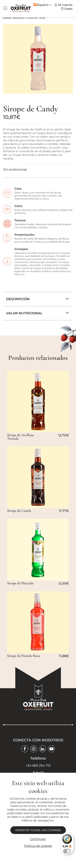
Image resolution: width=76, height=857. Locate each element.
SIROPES (18, 17)
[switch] (67, 851)
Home (7, 17)
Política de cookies (38, 846)
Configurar (38, 839)
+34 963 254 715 (38, 765)
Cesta (68, 9)
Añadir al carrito (36, 428)
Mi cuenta (65, 5)
